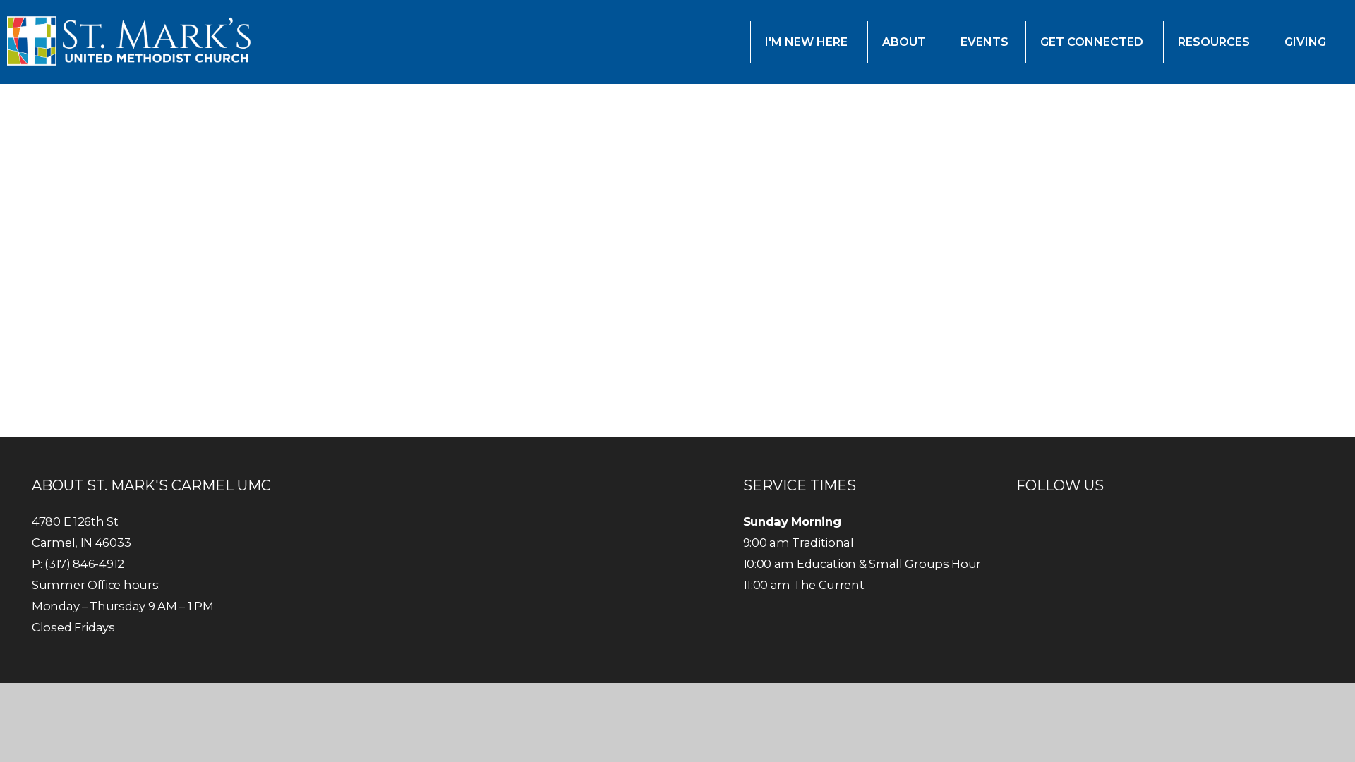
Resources (1215, 42)
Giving (1306, 42)
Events (984, 42)
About (905, 42)
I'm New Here (807, 42)
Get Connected (1093, 42)
